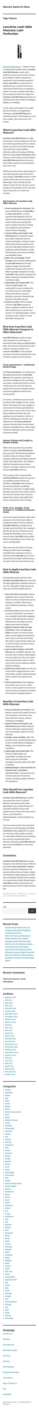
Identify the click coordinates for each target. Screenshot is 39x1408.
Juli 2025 (8, 1025)
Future (26, 893)
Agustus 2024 (10, 1055)
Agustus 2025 (10, 1022)
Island (7, 1208)
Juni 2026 (9, 1003)
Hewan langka (10, 1186)
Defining (21, 893)
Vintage (8, 1304)
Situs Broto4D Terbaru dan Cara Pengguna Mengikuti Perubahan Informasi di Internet (18, 930)
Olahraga (8, 1247)
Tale (6, 1288)
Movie (7, 1236)
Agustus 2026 (10, 997)
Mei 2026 (8, 1006)
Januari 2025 (10, 1041)
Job (6, 1211)
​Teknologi (9, 1318)
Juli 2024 (8, 1058)
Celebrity (8, 1126)
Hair (6, 1178)
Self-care (8, 1271)
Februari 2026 (10, 1008)
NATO (7, 1241)
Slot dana (6, 1356)
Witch (7, 1313)
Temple (8, 1296)
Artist (7, 1101)
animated (9, 1093)
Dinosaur (8, 1153)
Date (7, 1148)
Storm (7, 1285)
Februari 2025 (10, 1039)
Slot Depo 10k (8, 1345)
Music (7, 1238)
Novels (7, 1244)
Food (7, 1167)
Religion (8, 1260)
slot (4, 1389)
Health (7, 1181)
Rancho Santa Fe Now (16, 7)
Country (8, 1142)
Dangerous (9, 1145)
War (6, 1307)
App (6, 1098)
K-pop (7, 1214)
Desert (7, 1150)
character (8, 1131)
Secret (7, 1269)
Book (7, 1115)
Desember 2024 (11, 1044)
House (7, 1203)
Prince (7, 1258)
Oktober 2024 (10, 1050)
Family (7, 1159)
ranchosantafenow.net (12, 67)
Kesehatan (9, 1216)
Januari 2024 (10, 1074)
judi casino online (10, 1350)
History (8, 1189)
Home (7, 1194)
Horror (7, 1197)
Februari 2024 (10, 1072)
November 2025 (11, 1017)
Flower (7, 1164)
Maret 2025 (9, 1036)
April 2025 (9, 1033)
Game (7, 1170)
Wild (7, 1310)
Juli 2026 (8, 1000)
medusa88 (7, 1394)
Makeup (8, 1225)
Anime (7, 1095)
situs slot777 (8, 1378)
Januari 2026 (10, 1011)
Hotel (7, 1200)
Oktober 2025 (10, 1019)
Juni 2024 (9, 1061)
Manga (7, 1227)
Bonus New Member (11, 1372)
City (6, 1137)
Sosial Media (10, 1277)
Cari (4, 907)
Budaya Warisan (11, 1120)
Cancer (7, 1123)
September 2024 (11, 1052)
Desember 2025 (11, 1014)
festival (8, 1161)
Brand (7, 1117)
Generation (9, 1175)
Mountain (9, 1233)
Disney (7, 1156)
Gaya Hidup (9, 1172)
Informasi (9, 1205)
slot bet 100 (7, 1334)
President (9, 1255)
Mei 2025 (8, 1030)
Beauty (13, 893)
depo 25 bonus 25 (10, 1383)
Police (7, 1252)
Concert (8, 1139)
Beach (7, 1104)
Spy (6, 1282)
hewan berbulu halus (13, 1183)
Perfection (23, 896)
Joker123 (6, 1361)
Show (7, 1274)
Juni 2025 (9, 1028)
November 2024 (11, 1047)
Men (7, 1230)
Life (6, 1222)
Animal (8, 1090)
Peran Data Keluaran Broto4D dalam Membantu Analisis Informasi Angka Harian (19, 958)
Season (8, 1266)
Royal (7, 1263)
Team (7, 1291)
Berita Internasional (13, 1112)
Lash (4, 896)
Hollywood (9, 1192)
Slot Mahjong (8, 1367)
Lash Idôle (10, 896)
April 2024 (9, 1066)
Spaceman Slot (11, 1280)
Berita (7, 1109)
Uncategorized (11, 1302)
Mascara (16, 896)
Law (6, 1219)
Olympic (8, 1249)
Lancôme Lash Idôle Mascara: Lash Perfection (17, 30)
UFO (6, 1299)
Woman (8, 1315)
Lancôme (32, 893)
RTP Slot (6, 1339)
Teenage (8, 1293)
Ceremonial (9, 1128)
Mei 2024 (8, 1063)
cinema (8, 1134)
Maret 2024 (9, 1069)
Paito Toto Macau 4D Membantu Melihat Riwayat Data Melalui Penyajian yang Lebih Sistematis (18, 938)
